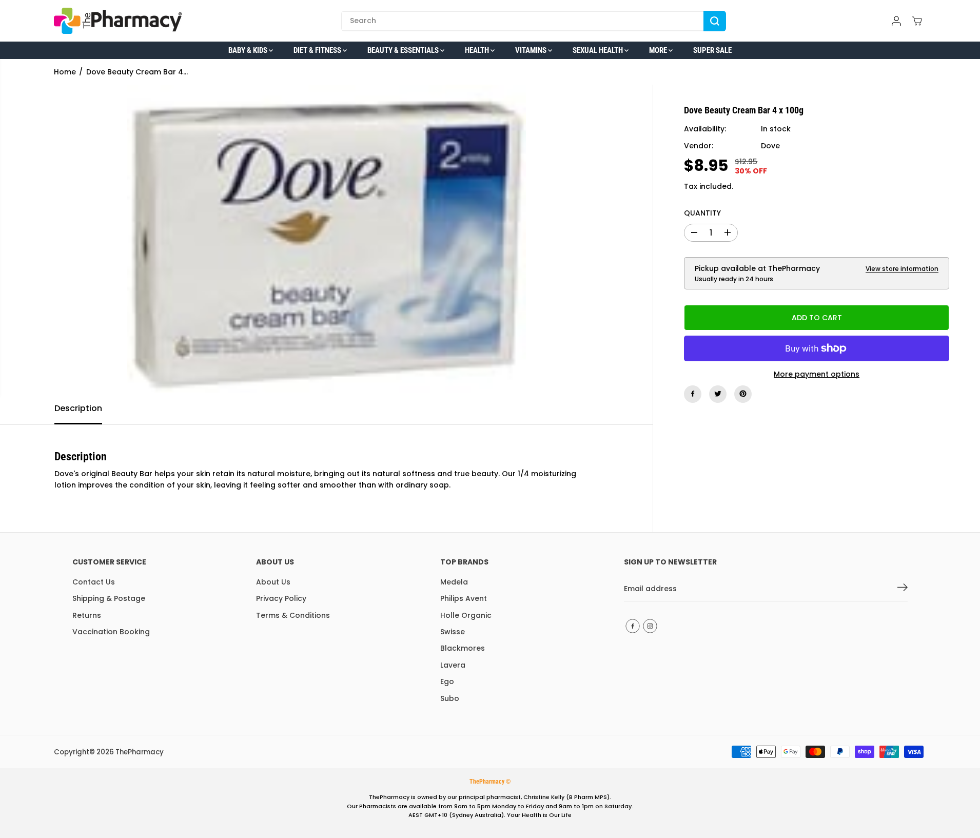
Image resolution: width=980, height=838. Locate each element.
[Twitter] (718, 393)
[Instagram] (650, 626)
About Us (273, 582)
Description (78, 408)
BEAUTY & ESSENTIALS (403, 50)
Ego (447, 681)
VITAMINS (531, 50)
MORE (659, 50)
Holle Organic (466, 615)
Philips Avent (463, 598)
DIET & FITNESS (318, 50)
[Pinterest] (743, 393)
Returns (86, 615)
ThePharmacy (139, 752)
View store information (902, 268)
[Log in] (896, 21)
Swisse (452, 632)
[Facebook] (692, 393)
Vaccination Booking (111, 632)
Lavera (452, 665)
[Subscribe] (902, 589)
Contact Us (93, 582)
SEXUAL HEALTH (598, 50)
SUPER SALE (712, 50)
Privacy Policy (281, 598)
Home (65, 72)
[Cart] (917, 21)
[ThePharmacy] (118, 20)
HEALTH (478, 50)
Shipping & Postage (108, 598)
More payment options (816, 374)
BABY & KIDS (248, 50)
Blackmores (462, 648)
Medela (454, 582)
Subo (449, 698)
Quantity (702, 213)
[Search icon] (714, 21)
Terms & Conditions (293, 615)
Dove (770, 146)
